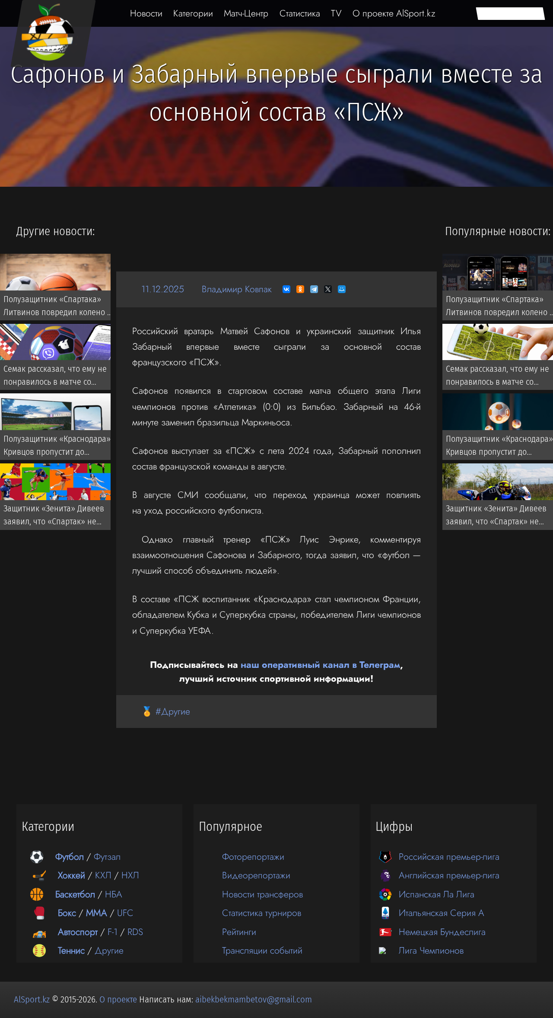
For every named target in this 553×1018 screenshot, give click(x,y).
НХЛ (130, 875)
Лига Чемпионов (431, 950)
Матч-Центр (246, 13)
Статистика (300, 13)
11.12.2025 (162, 289)
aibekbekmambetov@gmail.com (253, 999)
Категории (193, 13)
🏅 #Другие (165, 711)
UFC (125, 912)
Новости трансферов (262, 894)
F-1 (113, 931)
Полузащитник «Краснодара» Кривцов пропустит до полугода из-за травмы (57, 447)
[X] (328, 289)
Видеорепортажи (256, 875)
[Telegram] (314, 289)
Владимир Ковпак (237, 289)
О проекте (119, 999)
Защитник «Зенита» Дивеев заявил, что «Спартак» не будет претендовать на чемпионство (53, 517)
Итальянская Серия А (441, 912)
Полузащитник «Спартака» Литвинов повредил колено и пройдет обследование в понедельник (57, 307)
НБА (113, 894)
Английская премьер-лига (449, 875)
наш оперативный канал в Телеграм (320, 664)
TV (336, 13)
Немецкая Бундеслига (442, 931)
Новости (146, 13)
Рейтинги (239, 931)
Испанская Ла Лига (436, 894)
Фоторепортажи (253, 856)
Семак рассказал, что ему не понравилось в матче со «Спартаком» (55, 377)
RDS (135, 931)
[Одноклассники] (300, 289)
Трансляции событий (262, 950)
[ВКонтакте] (286, 289)
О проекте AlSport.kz (394, 13)
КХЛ (103, 875)
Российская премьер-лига (449, 856)
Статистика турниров (261, 912)
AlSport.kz (32, 999)
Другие (109, 950)
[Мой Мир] (342, 289)
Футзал (107, 856)
